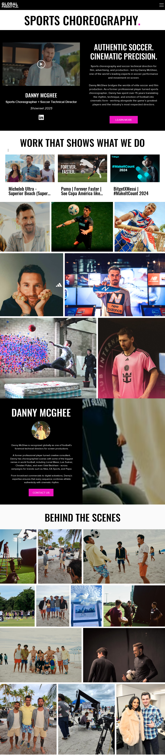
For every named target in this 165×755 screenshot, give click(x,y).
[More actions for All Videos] (10, 150)
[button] (161, 5)
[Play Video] (30, 168)
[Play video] (41, 64)
